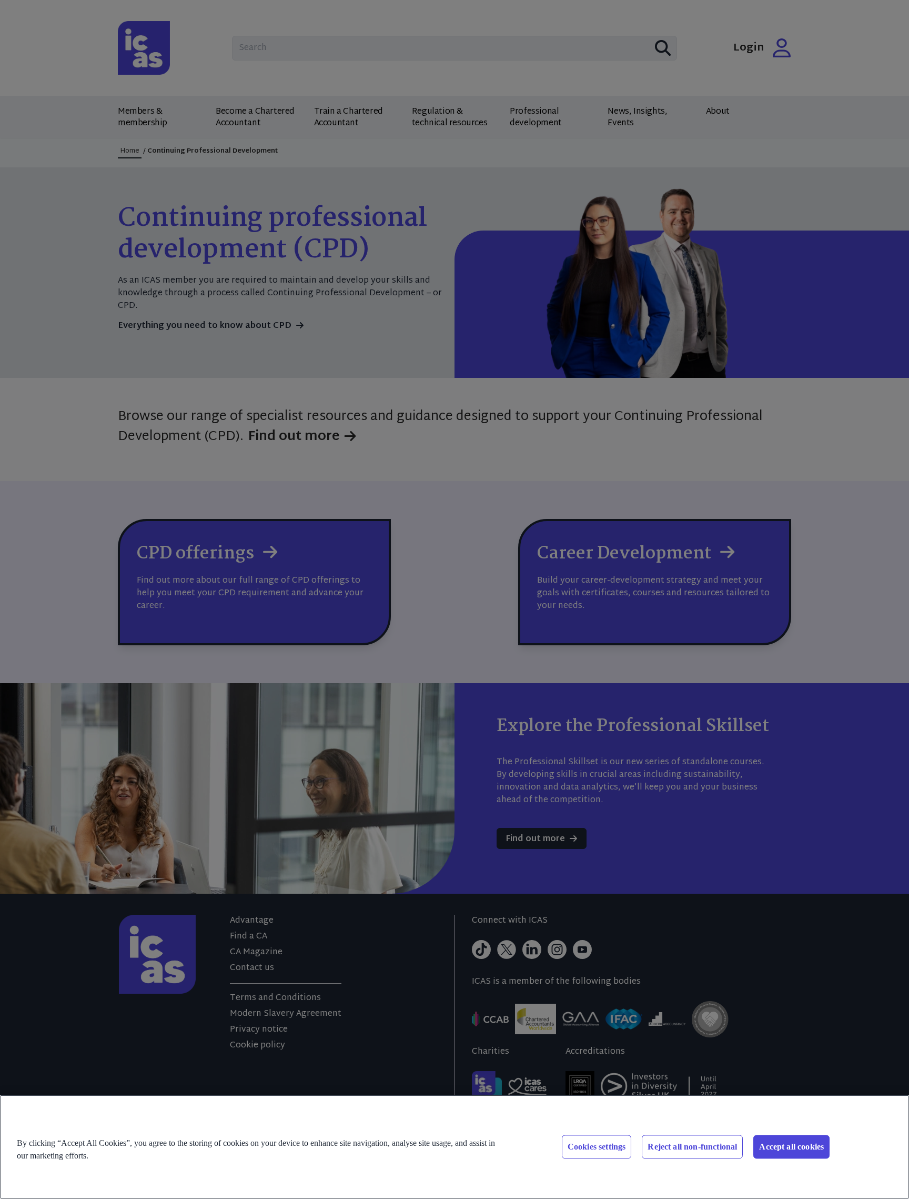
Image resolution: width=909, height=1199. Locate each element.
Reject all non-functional (692, 1146)
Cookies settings (597, 1146)
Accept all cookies (791, 1146)
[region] (454, 1147)
